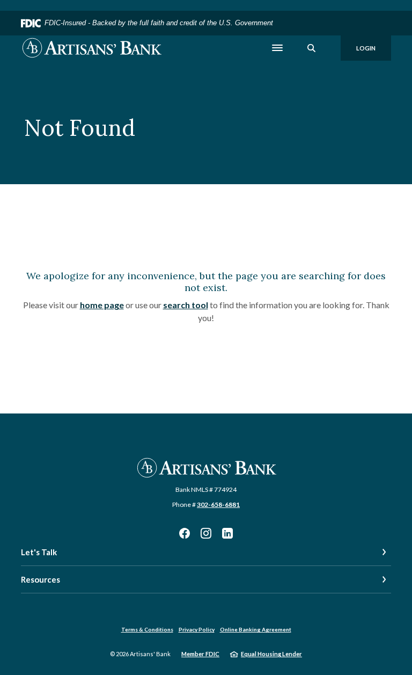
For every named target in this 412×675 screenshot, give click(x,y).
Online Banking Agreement (255, 629)
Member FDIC (200, 653)
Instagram (206, 533)
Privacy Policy (197, 629)
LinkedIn (227, 533)
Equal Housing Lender (271, 653)
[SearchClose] (311, 48)
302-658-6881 (218, 504)
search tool (185, 305)
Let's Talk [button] (39, 552)
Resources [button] (40, 579)
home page (102, 305)
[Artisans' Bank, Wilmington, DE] (91, 48)
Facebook (184, 533)
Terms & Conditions (147, 629)
